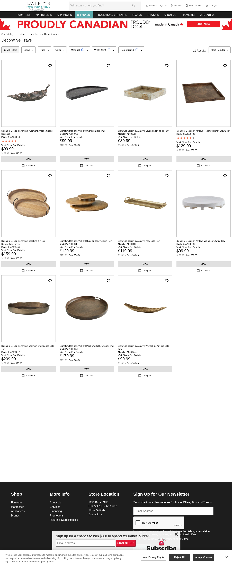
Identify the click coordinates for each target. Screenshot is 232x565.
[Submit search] (133, 6)
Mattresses (44, 15)
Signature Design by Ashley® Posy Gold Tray (139, 241)
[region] (116, 557)
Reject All (179, 557)
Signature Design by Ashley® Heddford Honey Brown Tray (203, 131)
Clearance (84, 15)
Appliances (64, 15)
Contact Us (207, 15)
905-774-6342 (96, 510)
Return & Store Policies (64, 519)
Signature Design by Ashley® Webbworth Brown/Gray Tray (87, 346)
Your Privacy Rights (153, 557)
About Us (170, 15)
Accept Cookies (203, 557)
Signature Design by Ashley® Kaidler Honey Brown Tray (86, 241)
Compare (30, 165)
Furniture (24, 15)
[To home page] (38, 6)
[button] (147, 6)
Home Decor (35, 34)
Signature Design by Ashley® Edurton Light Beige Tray (143, 131)
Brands (137, 15)
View (28, 159)
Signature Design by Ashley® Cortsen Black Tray (82, 131)
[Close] (226, 557)
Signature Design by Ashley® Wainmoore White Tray (200, 241)
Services (153, 15)
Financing (188, 15)
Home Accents (51, 34)
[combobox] (28, 49)
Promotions (57, 515)
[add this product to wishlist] (50, 66)
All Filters (12, 50)
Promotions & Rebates (112, 15)
